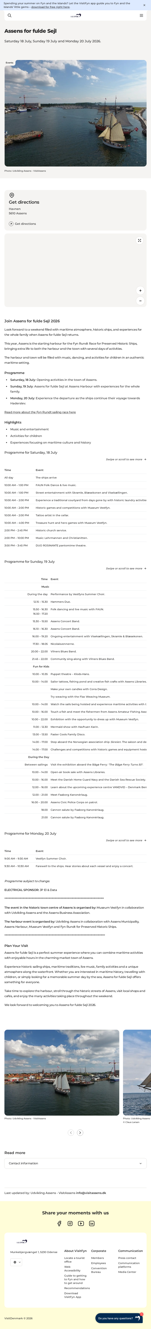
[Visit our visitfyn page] (70, 1223)
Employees (98, 1263)
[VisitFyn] (21, 1241)
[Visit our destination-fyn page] (92, 1223)
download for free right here (50, 7)
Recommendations (77, 1288)
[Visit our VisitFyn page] (59, 1223)
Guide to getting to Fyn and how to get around (75, 1279)
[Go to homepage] (75, 15)
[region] (75, 270)
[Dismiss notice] (144, 5)
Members (97, 1258)
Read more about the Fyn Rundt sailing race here (40, 412)
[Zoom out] (140, 300)
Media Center (127, 1272)
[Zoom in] (140, 290)
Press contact (127, 1258)
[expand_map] (140, 240)
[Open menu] (141, 15)
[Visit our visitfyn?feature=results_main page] (81, 1223)
